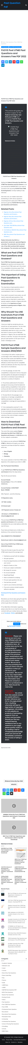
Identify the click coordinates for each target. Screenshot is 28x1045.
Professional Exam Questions (9, 1009)
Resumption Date (6, 1016)
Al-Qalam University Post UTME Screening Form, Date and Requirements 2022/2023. (15, 945)
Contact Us (14, 1042)
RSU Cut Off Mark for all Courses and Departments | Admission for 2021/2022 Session (17, 895)
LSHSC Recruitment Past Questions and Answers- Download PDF (12, 165)
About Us (7, 1042)
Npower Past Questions (8, 994)
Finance (4, 980)
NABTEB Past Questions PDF (9, 990)
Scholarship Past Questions (9, 1021)
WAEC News (5, 1031)
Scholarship (5, 1019)
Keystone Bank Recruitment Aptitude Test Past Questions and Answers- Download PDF (13, 147)
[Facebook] (4, 790)
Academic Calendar (7, 963)
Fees (3, 977)
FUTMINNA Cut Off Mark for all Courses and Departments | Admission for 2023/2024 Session (17, 928)
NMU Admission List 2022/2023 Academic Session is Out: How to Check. (16, 914)
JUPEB (3, 987)
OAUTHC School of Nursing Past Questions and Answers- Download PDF (7, 870)
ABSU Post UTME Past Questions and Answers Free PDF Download (21, 861)
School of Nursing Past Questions (10, 1023)
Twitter (13, 613)
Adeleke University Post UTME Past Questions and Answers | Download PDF (16, 907)
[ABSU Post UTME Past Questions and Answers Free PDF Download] (21, 853)
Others (3, 999)
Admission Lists (6, 965)
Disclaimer (20, 1042)
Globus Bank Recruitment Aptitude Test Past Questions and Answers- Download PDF (7, 880)
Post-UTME (5, 1007)
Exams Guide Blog (6, 975)
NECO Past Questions (7, 992)
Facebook (7, 613)
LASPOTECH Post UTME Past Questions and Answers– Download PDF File (21, 869)
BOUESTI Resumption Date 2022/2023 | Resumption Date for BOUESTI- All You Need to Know (17, 952)
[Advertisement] (14, 26)
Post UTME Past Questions (15, 47)
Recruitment (5, 1011)
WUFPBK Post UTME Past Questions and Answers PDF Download (6, 851)
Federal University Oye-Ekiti (14, 781)
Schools (4, 1028)
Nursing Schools (6, 997)
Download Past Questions (20, 1039)
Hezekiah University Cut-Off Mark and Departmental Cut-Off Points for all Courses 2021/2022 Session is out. (17, 921)
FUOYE (14, 784)
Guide (3, 982)
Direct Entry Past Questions (9, 973)
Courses (4, 970)
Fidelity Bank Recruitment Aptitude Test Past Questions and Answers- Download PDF (20, 880)
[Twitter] (7, 790)
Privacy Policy (9, 1039)
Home (3, 42)
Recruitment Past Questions (9, 1014)
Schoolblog (5, 1026)
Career (4, 968)
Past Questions (10, 42)
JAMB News (5, 985)
